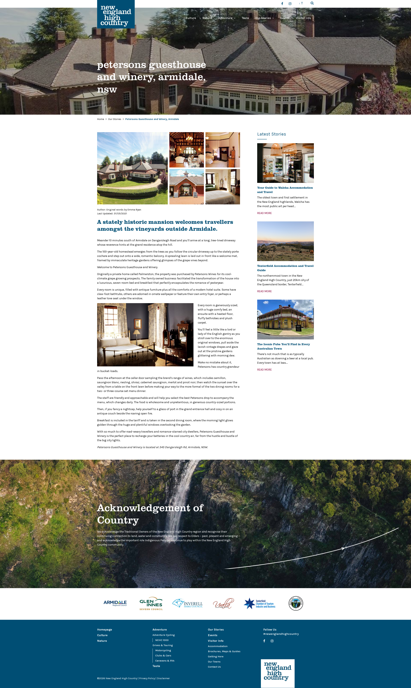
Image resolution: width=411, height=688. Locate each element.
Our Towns (214, 661)
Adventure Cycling (164, 634)
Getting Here (215, 656)
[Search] (312, 3)
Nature (207, 18)
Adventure (225, 18)
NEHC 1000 (162, 640)
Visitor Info (303, 18)
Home (100, 119)
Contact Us (214, 666)
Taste (245, 18)
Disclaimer (163, 678)
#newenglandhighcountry (281, 634)
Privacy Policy (147, 678)
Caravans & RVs (164, 660)
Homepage (104, 629)
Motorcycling (163, 650)
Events (284, 18)
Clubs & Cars (163, 655)
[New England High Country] (278, 673)
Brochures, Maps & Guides (224, 651)
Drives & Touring (163, 645)
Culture (191, 18)
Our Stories (263, 18)
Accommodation (217, 646)
